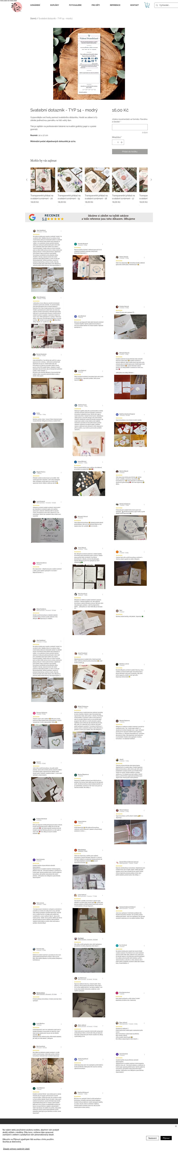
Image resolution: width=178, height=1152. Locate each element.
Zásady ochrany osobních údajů (16, 1148)
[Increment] (122, 142)
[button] (35, 5)
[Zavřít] (175, 1126)
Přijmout (166, 1138)
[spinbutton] (118, 142)
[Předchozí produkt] (26, 179)
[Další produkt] (151, 179)
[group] (89, 188)
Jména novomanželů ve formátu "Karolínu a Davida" (129, 120)
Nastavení (152, 1138)
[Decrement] (114, 142)
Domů (33, 18)
